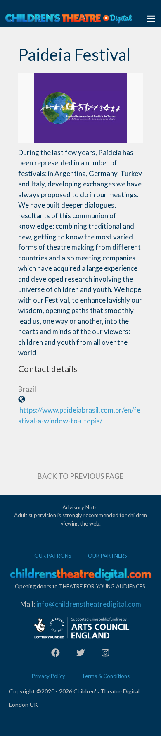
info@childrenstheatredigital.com (88, 604)
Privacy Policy (48, 676)
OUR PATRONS (52, 555)
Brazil (27, 389)
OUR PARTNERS (107, 555)
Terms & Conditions (106, 676)
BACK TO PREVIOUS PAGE (80, 476)
